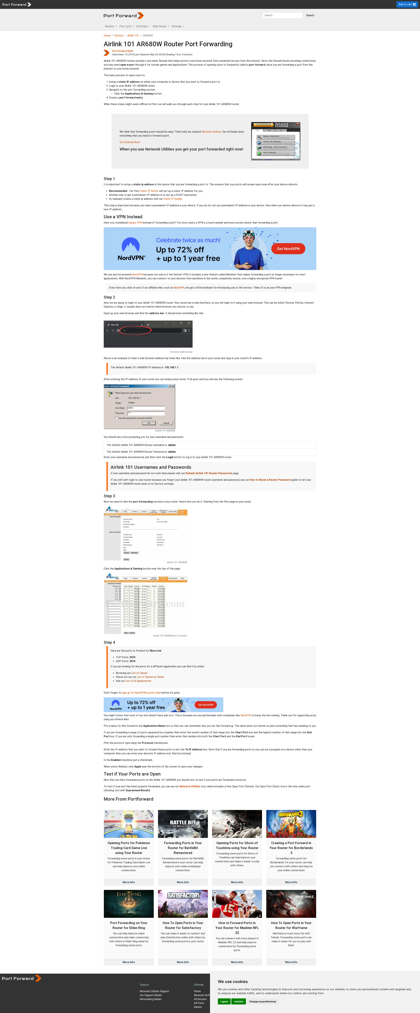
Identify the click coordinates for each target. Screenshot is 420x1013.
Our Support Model (151, 995)
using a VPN (135, 222)
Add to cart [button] (406, 4)
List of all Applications (138, 680)
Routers (45, 4)
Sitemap (101, 4)
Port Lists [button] (125, 26)
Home (107, 35)
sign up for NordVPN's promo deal (141, 692)
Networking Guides (150, 999)
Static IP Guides (172, 198)
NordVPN (137, 274)
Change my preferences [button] (262, 1001)
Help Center (87, 4)
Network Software (205, 995)
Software (72, 4)
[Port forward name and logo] (16, 4)
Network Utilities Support (154, 991)
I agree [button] (224, 1001)
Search (310, 15)
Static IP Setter (149, 191)
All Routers (200, 999)
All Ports (199, 1003)
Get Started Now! (130, 142)
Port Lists (58, 4)
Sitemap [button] (177, 26)
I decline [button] (238, 1001)
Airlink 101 (133, 35)
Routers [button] (110, 26)
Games (198, 1007)
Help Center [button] (160, 26)
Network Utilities (211, 131)
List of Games (139, 673)
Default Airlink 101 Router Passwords (209, 473)
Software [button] (142, 26)
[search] (111, 4)
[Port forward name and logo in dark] (124, 15)
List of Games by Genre (150, 677)
